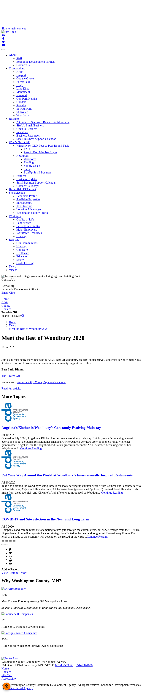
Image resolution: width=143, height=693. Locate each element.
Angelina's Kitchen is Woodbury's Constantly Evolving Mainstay (51, 428)
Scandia (21, 105)
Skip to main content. (13, 28)
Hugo (19, 85)
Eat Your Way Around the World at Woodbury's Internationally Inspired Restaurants (67, 475)
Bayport (21, 75)
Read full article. (11, 388)
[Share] (6, 541)
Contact (6, 309)
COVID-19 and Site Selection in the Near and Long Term (45, 519)
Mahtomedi (23, 91)
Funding (29, 162)
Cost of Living (25, 263)
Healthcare (22, 253)
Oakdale (21, 102)
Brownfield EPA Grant (22, 189)
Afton (19, 71)
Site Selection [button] (17, 192)
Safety (20, 259)
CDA (4, 302)
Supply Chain (32, 165)
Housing (21, 236)
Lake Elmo (22, 88)
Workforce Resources (29, 232)
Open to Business (26, 128)
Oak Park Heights (26, 98)
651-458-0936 (64, 665)
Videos (13, 269)
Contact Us (23, 65)
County (5, 305)
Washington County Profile (32, 212)
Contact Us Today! (27, 185)
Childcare (22, 249)
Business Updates (26, 179)
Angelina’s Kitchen (54, 382)
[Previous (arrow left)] (2, 544)
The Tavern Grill (11, 375)
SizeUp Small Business (30, 125)
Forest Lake (23, 81)
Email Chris (8, 292)
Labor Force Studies (28, 226)
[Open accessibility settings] (6, 686)
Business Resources (28, 135)
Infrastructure (24, 202)
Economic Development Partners (35, 61)
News (12, 266)
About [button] (12, 55)
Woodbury (22, 115)
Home (5, 299)
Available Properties (28, 199)
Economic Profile (26, 196)
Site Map (6, 675)
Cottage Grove (25, 78)
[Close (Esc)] (2, 541)
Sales (27, 169)
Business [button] (14, 118)
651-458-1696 (84, 665)
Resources (22, 155)
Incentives (22, 132)
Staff (19, 58)
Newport (21, 95)
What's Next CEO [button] (19, 142)
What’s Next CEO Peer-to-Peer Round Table (42, 145)
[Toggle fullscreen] (10, 541)
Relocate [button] (14, 239)
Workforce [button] (15, 216)
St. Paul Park (24, 108)
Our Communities (26, 243)
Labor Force (23, 222)
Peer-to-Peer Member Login (40, 152)
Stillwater (22, 112)
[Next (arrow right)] (6, 544)
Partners (21, 175)
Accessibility (9, 678)
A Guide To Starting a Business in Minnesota (42, 122)
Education (22, 256)
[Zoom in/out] (14, 541)
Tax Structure (24, 206)
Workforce (30, 159)
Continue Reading (31, 448)
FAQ (27, 149)
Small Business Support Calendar (36, 138)
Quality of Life (25, 219)
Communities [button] (17, 68)
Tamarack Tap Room (29, 382)
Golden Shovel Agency (19, 688)
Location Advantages (28, 209)
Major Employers (26, 229)
